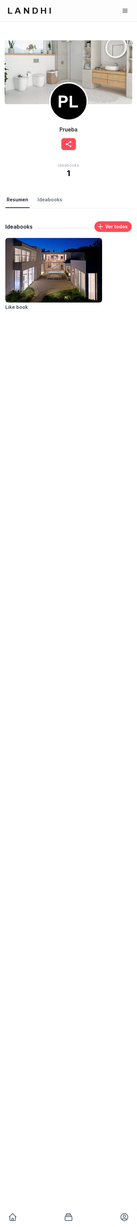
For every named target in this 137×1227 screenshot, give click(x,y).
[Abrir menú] (125, 10)
